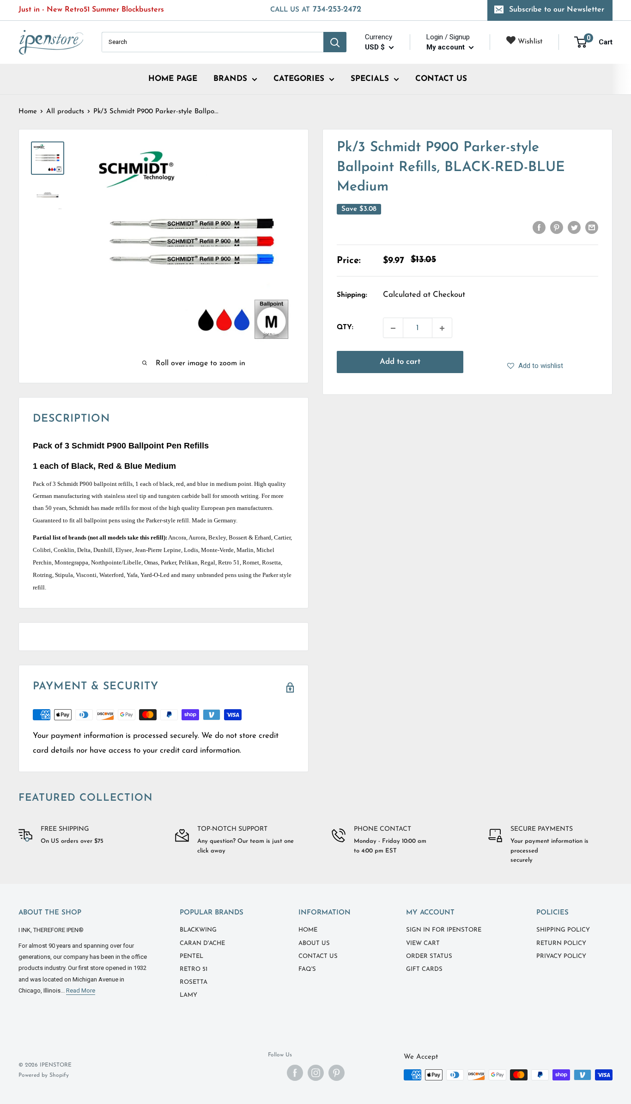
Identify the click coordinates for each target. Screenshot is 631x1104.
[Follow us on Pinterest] (336, 1073)
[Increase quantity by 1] (442, 328)
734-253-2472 (315, 10)
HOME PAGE (172, 79)
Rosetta (193, 982)
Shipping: (352, 295)
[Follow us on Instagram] (316, 1073)
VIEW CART (423, 943)
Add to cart (400, 362)
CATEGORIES (298, 79)
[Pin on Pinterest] (556, 227)
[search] (212, 42)
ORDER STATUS (429, 956)
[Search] (334, 42)
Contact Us (318, 956)
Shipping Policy (563, 930)
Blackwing (198, 930)
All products (65, 111)
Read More (80, 990)
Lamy (188, 995)
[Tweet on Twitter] (574, 227)
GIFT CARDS (424, 969)
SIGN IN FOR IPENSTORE (443, 930)
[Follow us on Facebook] (295, 1073)
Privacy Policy (561, 956)
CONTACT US (441, 79)
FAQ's (307, 969)
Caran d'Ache (202, 943)
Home (27, 111)
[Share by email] (591, 227)
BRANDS (230, 79)
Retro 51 (193, 969)
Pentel (191, 956)
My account (446, 47)
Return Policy (561, 943)
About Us (314, 943)
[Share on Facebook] (539, 227)
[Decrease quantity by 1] (393, 328)
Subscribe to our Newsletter (556, 9)
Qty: (345, 328)
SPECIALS (370, 79)
